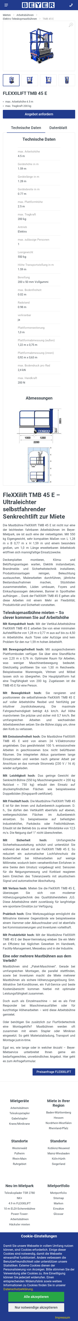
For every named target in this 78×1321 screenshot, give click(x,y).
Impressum (62, 1317)
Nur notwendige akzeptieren (36, 1307)
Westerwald (19, 1148)
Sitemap (58, 1198)
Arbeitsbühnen (19, 1108)
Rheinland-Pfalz (58, 1128)
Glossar (58, 1214)
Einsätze (58, 1208)
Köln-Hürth (58, 1158)
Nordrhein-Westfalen (59, 1123)
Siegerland (58, 1164)
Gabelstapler (19, 1118)
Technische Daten (26, 127)
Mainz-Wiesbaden (59, 1153)
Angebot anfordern (39, 114)
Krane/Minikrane (19, 1123)
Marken (58, 1203)
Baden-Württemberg (58, 1112)
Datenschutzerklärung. (18, 1289)
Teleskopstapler (19, 1113)
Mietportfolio (58, 1193)
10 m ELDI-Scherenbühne (19, 1208)
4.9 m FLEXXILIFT (20, 1203)
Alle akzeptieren (36, 1297)
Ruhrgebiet (19, 1164)
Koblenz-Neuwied (58, 1148)
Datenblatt (58, 127)
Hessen (58, 1117)
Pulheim (19, 1153)
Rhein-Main (19, 1158)
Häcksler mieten (19, 1224)
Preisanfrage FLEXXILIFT (54, 1072)
